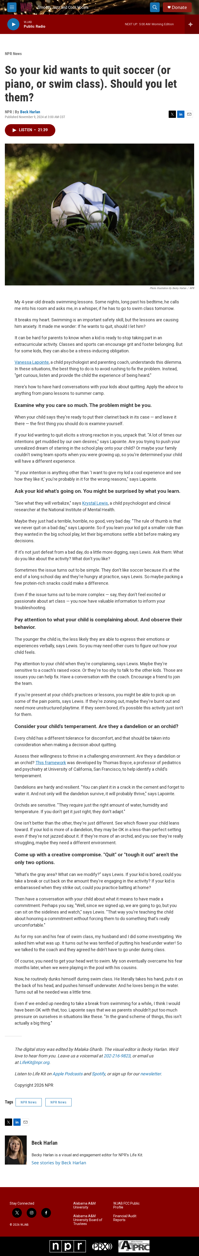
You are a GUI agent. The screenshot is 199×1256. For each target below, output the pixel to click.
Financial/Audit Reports (124, 1218)
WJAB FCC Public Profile (126, 1205)
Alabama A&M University (84, 1205)
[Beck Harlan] (16, 1150)
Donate (179, 7)
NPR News (13, 53)
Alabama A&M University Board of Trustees (87, 1220)
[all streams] (192, 24)
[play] (13, 24)
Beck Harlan (30, 111)
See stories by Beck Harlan (59, 1163)
